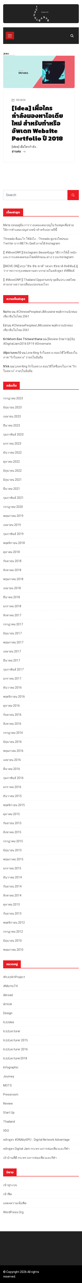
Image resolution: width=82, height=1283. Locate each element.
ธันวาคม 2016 (12, 687)
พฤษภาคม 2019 (13, 515)
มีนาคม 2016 (11, 769)
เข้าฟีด (7, 1194)
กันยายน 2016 (12, 714)
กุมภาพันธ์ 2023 (13, 434)
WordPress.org (13, 1212)
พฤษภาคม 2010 (13, 949)
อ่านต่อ (16, 151)
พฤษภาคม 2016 (13, 750)
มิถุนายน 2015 (12, 850)
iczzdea (8, 1022)
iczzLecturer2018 (15, 1058)
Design (7, 1013)
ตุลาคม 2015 (11, 814)
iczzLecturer (11, 1031)
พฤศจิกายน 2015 (14, 805)
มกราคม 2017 (12, 678)
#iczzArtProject (14, 977)
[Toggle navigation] (10, 35)
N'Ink (6, 366)
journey (8, 1076)
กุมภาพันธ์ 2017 (13, 669)
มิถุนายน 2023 (12, 407)
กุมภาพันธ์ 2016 (13, 778)
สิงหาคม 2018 (12, 570)
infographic (11, 1067)
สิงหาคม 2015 (12, 832)
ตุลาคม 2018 (11, 552)
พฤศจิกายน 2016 (14, 696)
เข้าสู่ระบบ (10, 1185)
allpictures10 (12, 352)
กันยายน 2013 (12, 913)
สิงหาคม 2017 (12, 615)
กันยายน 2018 (12, 561)
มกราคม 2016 (12, 787)
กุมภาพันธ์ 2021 (13, 497)
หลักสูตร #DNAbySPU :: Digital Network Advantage (36, 1139)
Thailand (9, 1121)
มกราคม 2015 (12, 868)
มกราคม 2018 (12, 606)
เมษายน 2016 (12, 760)
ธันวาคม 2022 (12, 452)
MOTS (7, 1085)
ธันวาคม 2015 (12, 796)
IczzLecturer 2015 (15, 1040)
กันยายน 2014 (12, 886)
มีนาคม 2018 (11, 597)
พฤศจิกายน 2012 (14, 922)
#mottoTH (10, 986)
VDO (6, 1130)
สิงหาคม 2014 (12, 895)
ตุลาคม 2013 (11, 904)
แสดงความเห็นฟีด (14, 1203)
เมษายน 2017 (12, 651)
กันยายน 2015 (12, 823)
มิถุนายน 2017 (12, 633)
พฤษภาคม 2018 (13, 579)
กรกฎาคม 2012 (13, 931)
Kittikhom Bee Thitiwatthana (22, 339)
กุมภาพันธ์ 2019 (13, 534)
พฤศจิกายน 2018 (14, 543)
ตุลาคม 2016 (11, 705)
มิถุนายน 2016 (12, 741)
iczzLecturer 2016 (15, 1049)
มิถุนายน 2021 (12, 479)
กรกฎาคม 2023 (13, 398)
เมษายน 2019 (12, 525)
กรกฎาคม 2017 (13, 624)
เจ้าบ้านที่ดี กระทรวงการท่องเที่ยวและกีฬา (30, 1157)
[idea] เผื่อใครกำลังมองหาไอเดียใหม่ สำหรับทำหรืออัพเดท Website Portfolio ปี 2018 (37, 123)
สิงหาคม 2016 (12, 723)
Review (21, 100)
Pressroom (10, 1094)
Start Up (9, 1112)
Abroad (8, 995)
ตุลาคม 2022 (11, 461)
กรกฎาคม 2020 (13, 506)
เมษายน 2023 (12, 416)
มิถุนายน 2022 (12, 470)
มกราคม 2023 (12, 443)
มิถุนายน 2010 (12, 940)
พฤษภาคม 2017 (13, 642)
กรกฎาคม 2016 (13, 732)
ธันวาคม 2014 (12, 877)
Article (7, 1004)
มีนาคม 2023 (11, 425)
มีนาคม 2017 (11, 660)
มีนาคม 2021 (11, 488)
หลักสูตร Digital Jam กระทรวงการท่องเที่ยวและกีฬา (36, 1148)
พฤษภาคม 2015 (13, 859)
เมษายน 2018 (12, 588)
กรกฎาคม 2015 (13, 841)
